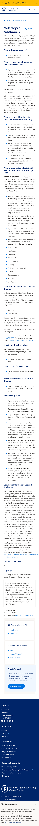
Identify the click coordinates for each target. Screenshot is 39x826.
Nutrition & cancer (7, 755)
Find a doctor (6, 758)
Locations (4, 713)
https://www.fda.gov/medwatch (21, 340)
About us (4, 730)
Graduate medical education (11, 773)
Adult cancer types (8, 745)
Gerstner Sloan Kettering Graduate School (16, 770)
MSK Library (5, 776)
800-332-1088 (9, 338)
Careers (4, 733)
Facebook (4, 721)
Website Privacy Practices (13, 823)
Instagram (2, 721)
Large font (13, 633)
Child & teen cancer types (10, 748)
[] (16, 654)
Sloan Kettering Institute (9, 767)
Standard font (14, 630)
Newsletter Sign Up (16, 686)
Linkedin (12, 721)
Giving (3, 736)
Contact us (5, 709)
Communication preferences (11, 796)
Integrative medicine (8, 751)
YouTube (10, 721)
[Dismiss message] (36, 3)
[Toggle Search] (30, 9)
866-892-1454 (23, 3)
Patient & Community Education (16, 20)
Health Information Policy (24, 615)
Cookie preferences (8, 800)
